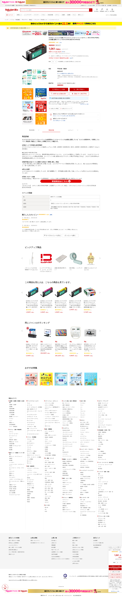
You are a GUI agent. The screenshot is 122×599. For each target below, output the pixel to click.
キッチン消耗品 (66, 411)
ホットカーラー (30, 479)
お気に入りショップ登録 (77, 549)
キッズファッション (84, 451)
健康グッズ (65, 507)
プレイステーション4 (67, 434)
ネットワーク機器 (31, 453)
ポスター (47, 502)
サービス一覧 (51, 595)
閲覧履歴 (54, 545)
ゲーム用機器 (30, 459)
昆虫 (81, 488)
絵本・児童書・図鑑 (49, 462)
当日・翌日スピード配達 (14, 540)
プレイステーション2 (67, 446)
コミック (47, 460)
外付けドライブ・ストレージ (33, 455)
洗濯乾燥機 (11, 408)
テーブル (100, 485)
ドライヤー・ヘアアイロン (33, 468)
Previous (20, 33)
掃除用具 (100, 436)
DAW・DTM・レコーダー (50, 435)
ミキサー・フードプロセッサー (16, 479)
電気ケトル (11, 475)
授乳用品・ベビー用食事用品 (86, 461)
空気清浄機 (50, 14)
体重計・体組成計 (31, 497)
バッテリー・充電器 (49, 414)
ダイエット (65, 501)
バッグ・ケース (101, 413)
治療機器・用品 (66, 463)
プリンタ (29, 447)
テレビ (74, 14)
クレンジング (66, 484)
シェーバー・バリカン (32, 472)
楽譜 (46, 470)
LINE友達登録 (75, 556)
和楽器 (46, 451)
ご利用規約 (95, 547)
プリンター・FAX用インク (40, 19)
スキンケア (65, 480)
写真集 (46, 500)
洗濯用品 (100, 438)
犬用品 (81, 474)
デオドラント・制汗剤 (68, 490)
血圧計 (28, 499)
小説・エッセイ (48, 484)
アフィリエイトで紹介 (77, 558)
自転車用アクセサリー (103, 407)
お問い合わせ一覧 (59, 595)
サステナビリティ (68, 595)
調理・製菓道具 (66, 405)
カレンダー (47, 474)
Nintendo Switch (66, 430)
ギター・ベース (48, 441)
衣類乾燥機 (11, 410)
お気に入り (54, 542)
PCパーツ (29, 461)
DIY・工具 (82, 499)
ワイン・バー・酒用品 (68, 423)
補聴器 (28, 489)
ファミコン (65, 454)
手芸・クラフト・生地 (103, 440)
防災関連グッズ (83, 505)
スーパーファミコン (67, 456)
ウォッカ (82, 413)
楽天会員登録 (114, 15)
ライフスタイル (48, 476)
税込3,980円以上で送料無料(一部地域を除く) (26, 5)
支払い (73, 542)
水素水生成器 (12, 490)
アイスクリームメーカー (14, 494)
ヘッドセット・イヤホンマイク (52, 416)
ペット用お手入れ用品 (85, 476)
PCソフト (29, 463)
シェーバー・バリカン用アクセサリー (34, 475)
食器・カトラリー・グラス (69, 407)
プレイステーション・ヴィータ (70, 442)
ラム (81, 409)
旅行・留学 (47, 466)
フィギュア (82, 430)
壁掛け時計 (100, 455)
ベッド (99, 479)
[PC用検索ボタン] (90, 10)
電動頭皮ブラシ (30, 483)
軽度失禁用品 (66, 475)
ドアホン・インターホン (85, 501)
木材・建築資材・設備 (85, 507)
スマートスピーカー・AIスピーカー (34, 431)
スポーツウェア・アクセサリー (105, 425)
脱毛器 (28, 477)
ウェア (99, 417)
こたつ (10, 437)
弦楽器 (46, 449)
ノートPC (29, 441)
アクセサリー (48, 443)
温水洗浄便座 (30, 491)
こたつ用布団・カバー (103, 509)
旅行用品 (100, 468)
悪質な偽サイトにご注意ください (29, 580)
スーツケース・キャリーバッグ (105, 464)
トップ (6, 19)
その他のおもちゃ (84, 446)
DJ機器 (46, 447)
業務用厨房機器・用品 (68, 419)
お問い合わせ (75, 563)
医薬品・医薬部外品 (67, 461)
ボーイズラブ (48, 486)
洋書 (46, 494)
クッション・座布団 (102, 483)
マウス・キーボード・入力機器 (34, 457)
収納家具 (100, 495)
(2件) (60, 42)
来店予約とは (83, 104)
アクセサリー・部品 (31, 426)
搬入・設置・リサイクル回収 (15, 547)
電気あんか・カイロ (13, 441)
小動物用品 (82, 480)
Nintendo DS (65, 452)
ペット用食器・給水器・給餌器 (87, 484)
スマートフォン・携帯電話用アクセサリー (52, 408)
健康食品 (65, 505)
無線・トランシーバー (32, 428)
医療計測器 (65, 473)
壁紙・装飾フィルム (102, 503)
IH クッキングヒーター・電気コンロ (16, 482)
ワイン (81, 405)
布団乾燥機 (11, 412)
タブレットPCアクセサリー (51, 410)
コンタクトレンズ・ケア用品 (69, 469)
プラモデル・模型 (84, 428)
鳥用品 (81, 482)
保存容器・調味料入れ (68, 409)
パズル (81, 434)
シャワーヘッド (30, 485)
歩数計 (28, 495)
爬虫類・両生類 (83, 486)
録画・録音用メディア (32, 409)
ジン (81, 407)
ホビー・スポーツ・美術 (50, 468)
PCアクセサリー (30, 443)
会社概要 (109, 5)
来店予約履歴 (55, 554)
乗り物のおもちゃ (84, 426)
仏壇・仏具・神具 (102, 526)
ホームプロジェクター (32, 414)
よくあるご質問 (91, 5)
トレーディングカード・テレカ (87, 440)
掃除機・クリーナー (13, 416)
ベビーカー (82, 463)
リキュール (82, 411)
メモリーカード (30, 424)
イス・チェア (101, 489)
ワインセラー (12, 477)
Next (101, 33)
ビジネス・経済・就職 (50, 472)
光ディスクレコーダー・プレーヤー (34, 412)
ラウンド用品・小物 (102, 415)
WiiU (64, 448)
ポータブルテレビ (31, 422)
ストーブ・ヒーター (13, 433)
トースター (11, 462)
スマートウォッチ (102, 459)
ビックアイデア (27, 14)
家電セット (19, 14)
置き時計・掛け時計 (102, 501)
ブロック (82, 444)
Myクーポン (54, 549)
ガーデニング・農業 (84, 509)
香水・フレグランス (67, 494)
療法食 (81, 494)
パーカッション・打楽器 (50, 445)
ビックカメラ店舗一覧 (101, 5)
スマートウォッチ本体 (50, 418)
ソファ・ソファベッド (103, 481)
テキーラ (82, 417)
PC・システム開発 (49, 492)
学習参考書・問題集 (49, 482)
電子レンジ (80, 14)
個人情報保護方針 (97, 545)
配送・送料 (74, 540)
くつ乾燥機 (11, 414)
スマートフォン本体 (49, 403)
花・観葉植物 (83, 515)
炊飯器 (10, 458)
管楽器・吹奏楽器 (49, 437)
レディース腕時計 (102, 453)
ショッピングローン (13, 545)
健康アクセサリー (67, 509)
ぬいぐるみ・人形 (84, 422)
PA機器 (46, 433)
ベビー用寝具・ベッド (85, 459)
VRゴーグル (47, 426)
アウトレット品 (101, 518)
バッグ (99, 466)
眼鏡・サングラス (102, 427)
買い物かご (54, 540)
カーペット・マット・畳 (103, 499)
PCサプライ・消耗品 (27, 19)
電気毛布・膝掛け (13, 439)
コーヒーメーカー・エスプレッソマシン (16, 465)
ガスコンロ (11, 471)
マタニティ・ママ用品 (85, 455)
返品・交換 (74, 545)
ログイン (108, 15)
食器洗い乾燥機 (12, 486)
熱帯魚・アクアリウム (85, 478)
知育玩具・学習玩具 (84, 424)
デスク (99, 487)
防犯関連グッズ (101, 520)
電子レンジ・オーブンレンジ (15, 456)
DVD (46, 511)
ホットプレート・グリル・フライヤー (16, 468)
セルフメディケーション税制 (15, 580)
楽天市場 (115, 5)
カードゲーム (83, 436)
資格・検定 (47, 498)
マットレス (100, 475)
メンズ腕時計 (101, 451)
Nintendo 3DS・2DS (67, 436)
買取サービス (12, 554)
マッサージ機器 (30, 487)
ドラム (46, 439)
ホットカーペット (13, 435)
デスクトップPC (30, 439)
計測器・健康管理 (67, 503)
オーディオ (29, 405)
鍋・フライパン (66, 403)
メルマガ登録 (75, 554)
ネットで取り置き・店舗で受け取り (17, 552)
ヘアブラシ (29, 470)
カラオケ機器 (48, 453)
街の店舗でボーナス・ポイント (38, 542)
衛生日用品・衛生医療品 (68, 465)
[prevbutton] (22, 258)
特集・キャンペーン (35, 540)
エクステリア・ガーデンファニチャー (87, 512)
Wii (63, 450)
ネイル (64, 488)
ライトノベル (48, 496)
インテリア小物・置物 (103, 513)
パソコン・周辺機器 (15, 19)
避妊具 (64, 467)
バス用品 (100, 442)
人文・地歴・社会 (49, 480)
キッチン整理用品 (67, 413)
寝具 (99, 473)
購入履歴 (54, 547)
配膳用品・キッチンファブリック (70, 417)
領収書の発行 (75, 552)
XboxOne (65, 438)
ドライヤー (36, 14)
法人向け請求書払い (56, 556)
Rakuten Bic (11, 10)
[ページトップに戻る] (119, 395)
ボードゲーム (83, 438)
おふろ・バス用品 (84, 457)
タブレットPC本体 (49, 405)
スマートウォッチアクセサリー (52, 420)
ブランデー (82, 415)
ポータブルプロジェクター (33, 434)
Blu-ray (46, 507)
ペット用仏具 (83, 490)
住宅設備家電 (12, 424)
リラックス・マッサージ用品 (69, 511)
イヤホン (43, 14)
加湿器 (10, 447)
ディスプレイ (30, 445)
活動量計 (29, 493)
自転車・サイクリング (103, 403)
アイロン (11, 418)
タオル (99, 446)
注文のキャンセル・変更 (77, 547)
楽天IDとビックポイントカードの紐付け (60, 558)
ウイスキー (82, 403)
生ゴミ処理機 (12, 492)
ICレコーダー (30, 420)
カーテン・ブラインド (103, 497)
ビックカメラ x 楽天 (9, 5)
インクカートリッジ (54, 19)
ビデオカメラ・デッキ (32, 416)
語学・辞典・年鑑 (49, 488)
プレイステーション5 (67, 432)
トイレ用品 (100, 444)
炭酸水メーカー (12, 484)
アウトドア (100, 423)
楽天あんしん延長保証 (14, 542)
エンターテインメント (50, 464)
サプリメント (66, 499)
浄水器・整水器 (12, 488)
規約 (88, 104)
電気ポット (11, 473)
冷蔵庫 (63, 14)
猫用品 (81, 472)
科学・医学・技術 (49, 490)
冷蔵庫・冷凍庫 (12, 404)
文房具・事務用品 (102, 432)
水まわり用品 (66, 425)
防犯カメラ (82, 503)
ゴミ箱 (99, 507)
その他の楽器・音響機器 (50, 455)
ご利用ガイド (83, 5)
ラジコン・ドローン (84, 432)
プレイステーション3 (67, 444)
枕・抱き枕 (100, 477)
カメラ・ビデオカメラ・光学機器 (34, 407)
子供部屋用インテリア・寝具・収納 (105, 492)
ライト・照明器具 (13, 426)
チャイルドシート (84, 465)
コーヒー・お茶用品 (67, 421)
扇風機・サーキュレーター (15, 445)
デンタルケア (30, 481)
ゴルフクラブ (101, 409)
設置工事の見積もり (13, 549)
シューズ (100, 411)
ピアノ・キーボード (49, 431)
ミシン (10, 420)
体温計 (28, 501)
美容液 (64, 486)
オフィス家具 (101, 511)
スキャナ (29, 449)
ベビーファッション (84, 453)
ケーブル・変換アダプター (51, 412)
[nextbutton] (99, 258)
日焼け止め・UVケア (67, 492)
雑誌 (46, 478)
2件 (51, 214)
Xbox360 (65, 440)
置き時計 (100, 457)
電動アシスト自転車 (102, 405)
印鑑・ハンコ (101, 434)
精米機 (10, 460)
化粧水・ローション (67, 482)
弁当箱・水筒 (66, 415)
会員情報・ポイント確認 (57, 552)
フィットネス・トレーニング (104, 419)
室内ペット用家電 (84, 492)
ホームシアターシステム (32, 418)
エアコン (57, 14)
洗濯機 (68, 14)
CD (45, 509)
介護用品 (65, 471)
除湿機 (10, 449)
